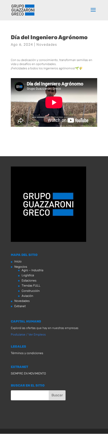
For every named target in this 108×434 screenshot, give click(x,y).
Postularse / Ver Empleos (28, 334)
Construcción (31, 291)
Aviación (27, 296)
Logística (28, 275)
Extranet (20, 306)
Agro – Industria (32, 270)
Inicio (18, 261)
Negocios (20, 266)
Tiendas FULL (31, 285)
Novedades (46, 44)
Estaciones (29, 280)
